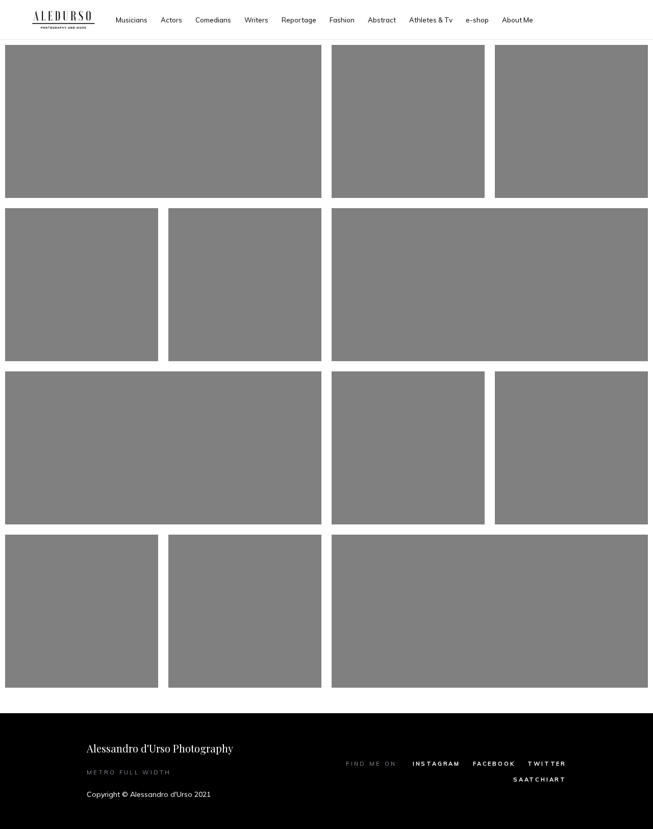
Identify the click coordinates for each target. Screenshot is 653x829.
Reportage (299, 20)
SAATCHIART (539, 779)
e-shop (477, 20)
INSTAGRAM (436, 763)
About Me (517, 20)
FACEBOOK (494, 763)
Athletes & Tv (431, 20)
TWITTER (547, 763)
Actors (171, 20)
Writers (256, 20)
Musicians (131, 20)
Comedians (213, 20)
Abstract (382, 20)
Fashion (342, 20)
